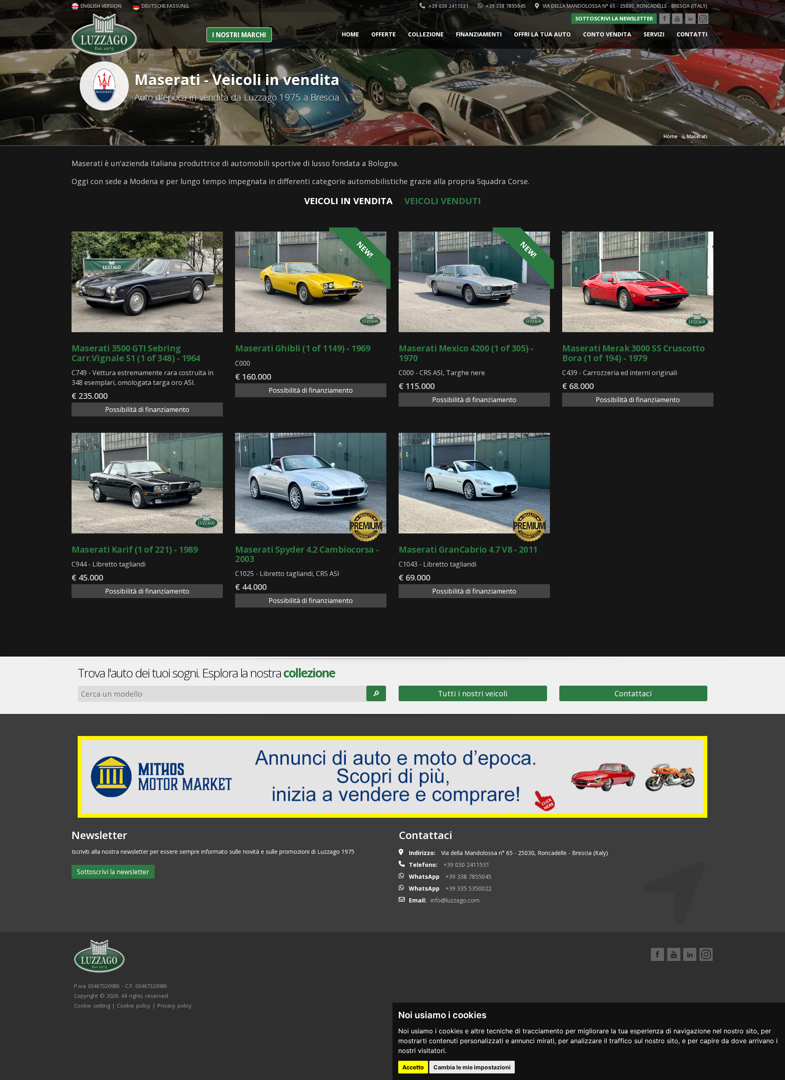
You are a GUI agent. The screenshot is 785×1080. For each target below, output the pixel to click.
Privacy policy (174, 1005)
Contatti (692, 34)
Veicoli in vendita (348, 200)
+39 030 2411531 (448, 5)
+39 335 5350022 (468, 888)
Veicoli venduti (442, 200)
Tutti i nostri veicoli (472, 693)
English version (100, 5)
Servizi (654, 34)
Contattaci (633, 693)
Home (350, 34)
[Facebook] (664, 19)
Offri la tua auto (542, 34)
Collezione (426, 34)
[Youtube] (677, 19)
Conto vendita (607, 34)
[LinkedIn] (690, 19)
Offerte (383, 34)
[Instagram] (703, 19)
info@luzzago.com (455, 900)
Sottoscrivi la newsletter (614, 18)
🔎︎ (376, 693)
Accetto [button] (413, 1067)
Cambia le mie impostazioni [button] (472, 1067)
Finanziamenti (479, 34)
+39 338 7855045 (505, 5)
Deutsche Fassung (164, 5)
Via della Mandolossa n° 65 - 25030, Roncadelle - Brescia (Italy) (624, 5)
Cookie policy (133, 1005)
